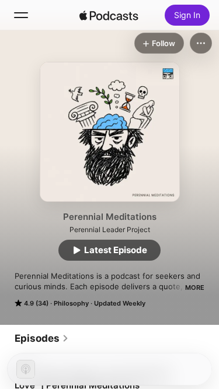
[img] (109, 15)
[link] (42, 338)
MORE (194, 287)
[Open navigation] (21, 15)
